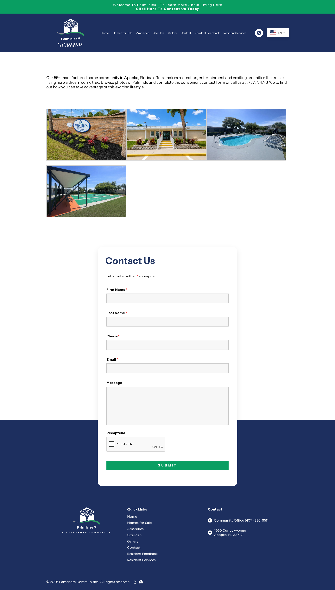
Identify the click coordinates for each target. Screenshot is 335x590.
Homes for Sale (122, 33)
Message (114, 383)
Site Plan (158, 33)
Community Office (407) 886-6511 (241, 520)
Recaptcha (115, 433)
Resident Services (235, 33)
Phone (113, 336)
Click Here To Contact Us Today (167, 9)
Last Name (116, 313)
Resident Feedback (207, 33)
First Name (116, 290)
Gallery (172, 33)
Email (112, 359)
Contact (186, 33)
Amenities (142, 33)
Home (105, 33)
